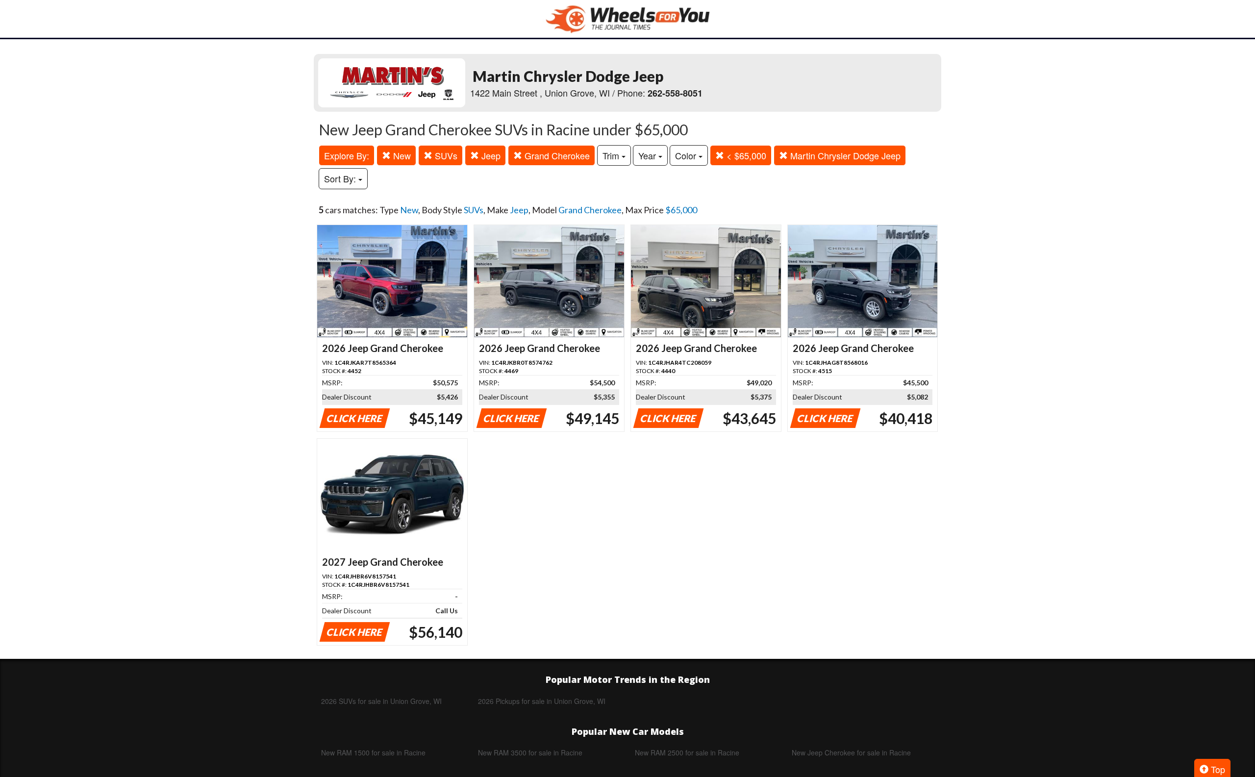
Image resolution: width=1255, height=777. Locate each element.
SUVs (444, 155)
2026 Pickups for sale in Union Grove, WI (541, 701)
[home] (627, 19)
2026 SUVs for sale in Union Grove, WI (381, 701)
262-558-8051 (675, 93)
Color (687, 155)
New (401, 155)
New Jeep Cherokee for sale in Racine (851, 752)
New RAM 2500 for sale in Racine (687, 752)
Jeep (490, 155)
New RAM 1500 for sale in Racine (373, 752)
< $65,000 (745, 155)
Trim (612, 155)
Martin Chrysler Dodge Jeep (844, 155)
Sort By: (341, 178)
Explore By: (346, 155)
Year (648, 155)
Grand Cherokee (556, 155)
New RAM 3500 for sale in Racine (530, 752)
